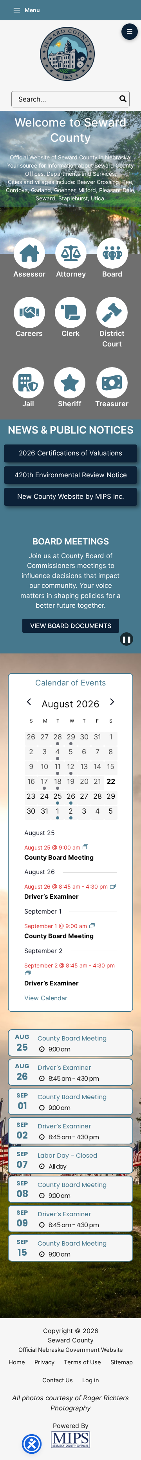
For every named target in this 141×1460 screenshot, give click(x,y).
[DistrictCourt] (112, 327)
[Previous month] (29, 702)
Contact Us (57, 1380)
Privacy (44, 1362)
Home (17, 1362)
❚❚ (126, 639)
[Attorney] (71, 262)
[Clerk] (70, 321)
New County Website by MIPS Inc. (70, 496)
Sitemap (121, 1362)
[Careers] (29, 321)
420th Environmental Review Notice (70, 475)
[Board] (112, 262)
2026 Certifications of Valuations (70, 453)
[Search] (123, 99)
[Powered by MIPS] (70, 1439)
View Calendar (45, 998)
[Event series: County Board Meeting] (85, 847)
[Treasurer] (111, 392)
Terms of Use (82, 1362)
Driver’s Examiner (51, 896)
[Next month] (112, 702)
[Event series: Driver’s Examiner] (113, 886)
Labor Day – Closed (67, 1155)
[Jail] (28, 392)
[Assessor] (29, 262)
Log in (90, 1380)
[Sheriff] (69, 392)
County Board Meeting (59, 857)
